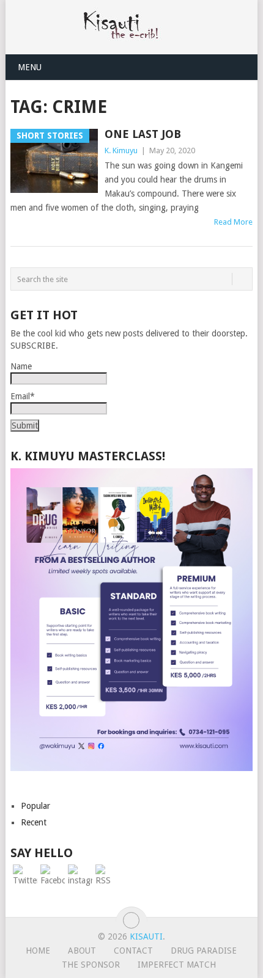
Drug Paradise (204, 950)
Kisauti (146, 936)
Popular (35, 806)
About (82, 950)
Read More (233, 221)
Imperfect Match (177, 964)
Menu (30, 67)
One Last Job (143, 134)
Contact (133, 950)
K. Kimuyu (121, 150)
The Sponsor (91, 964)
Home (38, 950)
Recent (33, 822)
